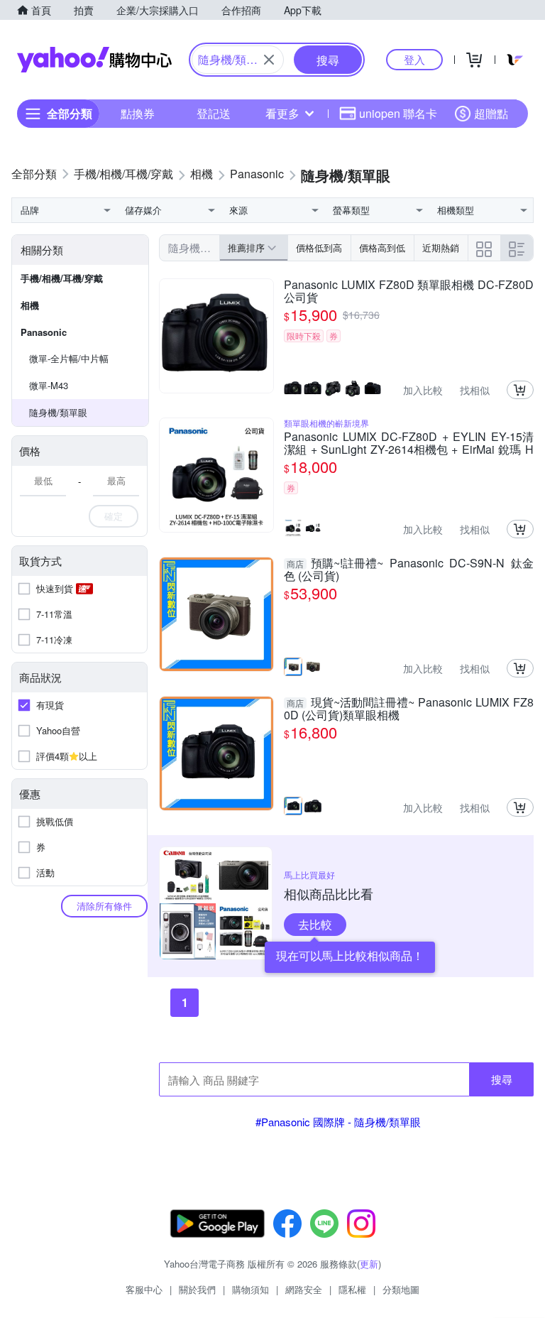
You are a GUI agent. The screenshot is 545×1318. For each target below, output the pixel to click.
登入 (414, 59)
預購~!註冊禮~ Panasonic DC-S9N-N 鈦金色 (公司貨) (409, 569)
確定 (113, 516)
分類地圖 (400, 1289)
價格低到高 (319, 247)
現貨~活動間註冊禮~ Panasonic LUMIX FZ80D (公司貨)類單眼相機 (409, 708)
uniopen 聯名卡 (398, 113)
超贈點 (491, 113)
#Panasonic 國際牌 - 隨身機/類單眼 (338, 1121)
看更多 (282, 113)
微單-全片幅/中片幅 (69, 358)
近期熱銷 (440, 247)
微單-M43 (48, 385)
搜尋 (501, 1079)
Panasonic (44, 332)
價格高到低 (382, 247)
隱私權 (352, 1289)
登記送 (214, 113)
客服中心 (144, 1289)
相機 (30, 305)
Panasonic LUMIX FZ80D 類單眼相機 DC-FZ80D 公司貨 (409, 291)
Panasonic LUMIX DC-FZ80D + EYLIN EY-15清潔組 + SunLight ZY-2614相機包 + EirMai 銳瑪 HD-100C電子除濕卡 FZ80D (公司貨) (409, 443)
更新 (369, 1263)
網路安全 (303, 1289)
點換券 (138, 113)
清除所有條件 (104, 906)
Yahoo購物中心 (94, 60)
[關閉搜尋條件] (268, 59)
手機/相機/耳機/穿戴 (62, 278)
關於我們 (197, 1289)
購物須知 (250, 1289)
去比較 (315, 924)
